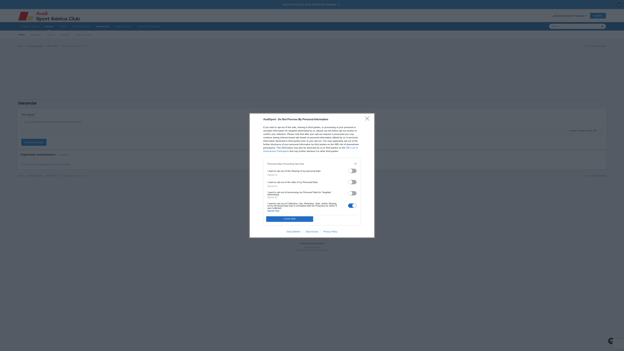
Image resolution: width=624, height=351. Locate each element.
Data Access (312, 231)
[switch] (352, 171)
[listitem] (312, 163)
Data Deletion (294, 231)
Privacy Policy (330, 231)
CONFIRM (290, 219)
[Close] (368, 120)
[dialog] (312, 175)
